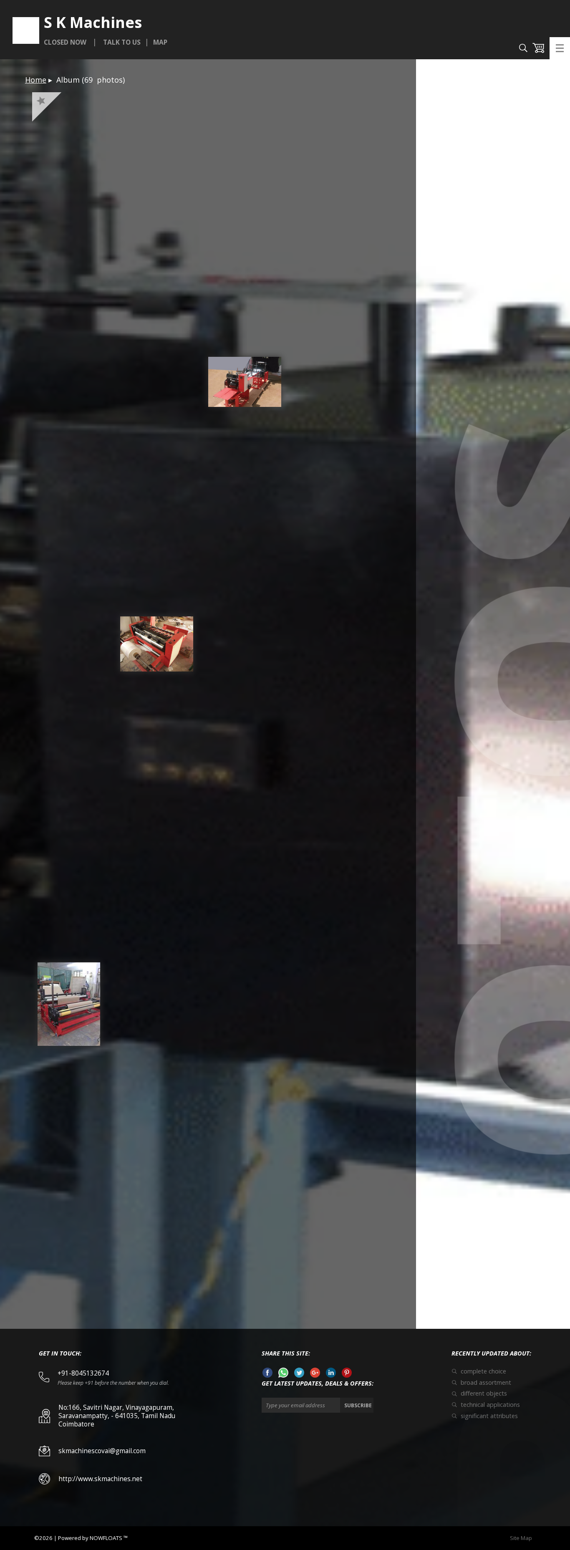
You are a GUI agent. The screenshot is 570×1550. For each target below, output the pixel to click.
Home (35, 80)
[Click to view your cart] (538, 49)
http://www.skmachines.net (100, 1478)
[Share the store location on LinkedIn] (331, 1375)
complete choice (483, 1371)
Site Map (523, 1538)
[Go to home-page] (26, 30)
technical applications (490, 1405)
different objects (484, 1393)
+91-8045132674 (85, 1373)
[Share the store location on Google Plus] (315, 1375)
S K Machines (93, 23)
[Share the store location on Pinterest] (347, 1375)
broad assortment (486, 1382)
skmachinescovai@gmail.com (102, 1450)
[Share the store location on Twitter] (299, 1375)
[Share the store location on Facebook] (267, 1375)
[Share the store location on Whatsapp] (283, 1375)
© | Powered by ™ (81, 1538)
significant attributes (489, 1416)
